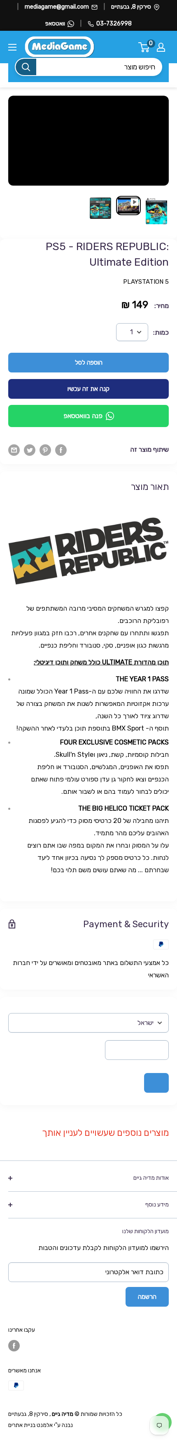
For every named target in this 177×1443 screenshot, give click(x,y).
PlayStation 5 (146, 281)
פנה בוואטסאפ (82, 416)
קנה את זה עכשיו (88, 389)
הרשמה (147, 1297)
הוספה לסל (88, 362)
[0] (144, 47)
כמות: (161, 332)
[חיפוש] (26, 67)
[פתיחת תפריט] (12, 47)
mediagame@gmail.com (57, 6)
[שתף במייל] (14, 449)
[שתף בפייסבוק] (61, 449)
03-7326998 (114, 23)
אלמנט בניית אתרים (30, 1425)
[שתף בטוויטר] (29, 449)
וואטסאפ (55, 23)
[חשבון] (161, 47)
